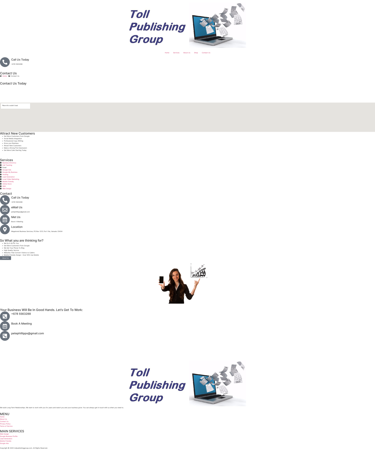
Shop (196, 53)
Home (167, 53)
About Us (186, 53)
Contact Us (206, 53)
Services (176, 53)
